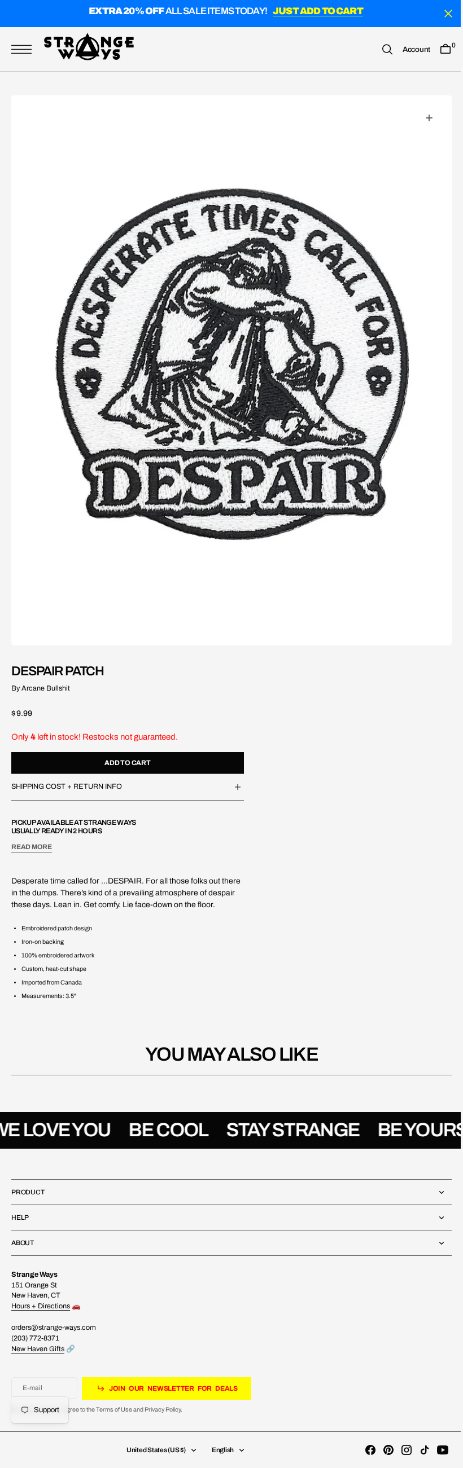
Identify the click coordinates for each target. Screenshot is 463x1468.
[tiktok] (416, 1450)
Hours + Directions (40, 1306)
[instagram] (398, 1450)
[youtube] (434, 1450)
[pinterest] (380, 1450)
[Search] (379, 49)
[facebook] (362, 1450)
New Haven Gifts (37, 1349)
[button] (24, 49)
